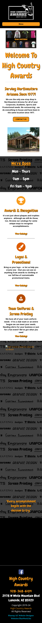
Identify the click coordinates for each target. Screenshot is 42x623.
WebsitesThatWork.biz (21, 618)
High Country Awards (21, 608)
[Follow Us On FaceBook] (21, 572)
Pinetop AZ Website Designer (21, 615)
